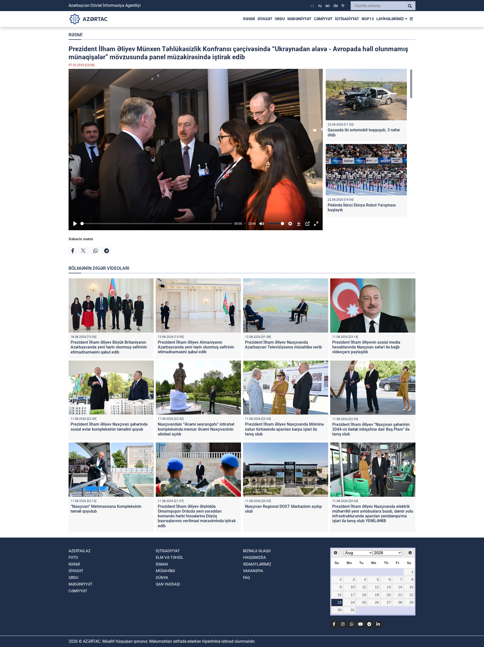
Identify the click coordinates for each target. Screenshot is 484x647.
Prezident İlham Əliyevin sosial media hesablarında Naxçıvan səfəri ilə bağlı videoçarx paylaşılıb (366, 347)
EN (327, 5)
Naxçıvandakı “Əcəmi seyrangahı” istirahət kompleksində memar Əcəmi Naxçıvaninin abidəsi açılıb (196, 429)
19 (377, 595)
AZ (312, 5)
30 (340, 610)
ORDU (280, 19)
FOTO (73, 557)
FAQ (246, 577)
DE (336, 5)
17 (353, 595)
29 (411, 602)
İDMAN (162, 564)
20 (389, 595)
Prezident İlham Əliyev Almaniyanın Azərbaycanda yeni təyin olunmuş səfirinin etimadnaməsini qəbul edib (196, 347)
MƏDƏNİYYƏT (299, 19)
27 (389, 602)
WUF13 (367, 19)
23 (340, 602)
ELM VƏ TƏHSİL (169, 557)
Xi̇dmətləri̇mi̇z (257, 564)
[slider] (156, 223)
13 (389, 587)
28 (400, 602)
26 (377, 602)
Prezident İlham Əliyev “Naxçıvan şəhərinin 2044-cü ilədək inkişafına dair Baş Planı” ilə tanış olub (371, 429)
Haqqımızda (254, 557)
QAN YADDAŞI (168, 584)
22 (411, 595)
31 (353, 610)
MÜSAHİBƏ (165, 571)
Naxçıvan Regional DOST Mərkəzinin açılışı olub (283, 509)
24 (353, 602)
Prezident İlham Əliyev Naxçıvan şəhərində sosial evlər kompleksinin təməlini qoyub (109, 426)
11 (364, 587)
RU (320, 5)
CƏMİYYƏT (323, 19)
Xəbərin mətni (81, 239)
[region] (369, 144)
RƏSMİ (249, 19)
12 (377, 587)
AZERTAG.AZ (79, 551)
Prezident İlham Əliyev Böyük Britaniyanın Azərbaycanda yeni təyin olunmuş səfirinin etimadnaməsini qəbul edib (109, 347)
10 (353, 587)
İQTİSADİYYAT (347, 19)
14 (400, 587)
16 (340, 595)
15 (411, 587)
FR (343, 5)
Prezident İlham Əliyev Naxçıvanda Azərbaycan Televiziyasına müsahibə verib (283, 344)
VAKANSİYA (253, 571)
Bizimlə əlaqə (256, 551)
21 (400, 595)
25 (364, 602)
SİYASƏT (264, 19)
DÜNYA (162, 577)
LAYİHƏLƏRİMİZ (390, 19)
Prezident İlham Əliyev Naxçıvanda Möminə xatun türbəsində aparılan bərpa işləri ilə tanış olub (284, 429)
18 (364, 595)
